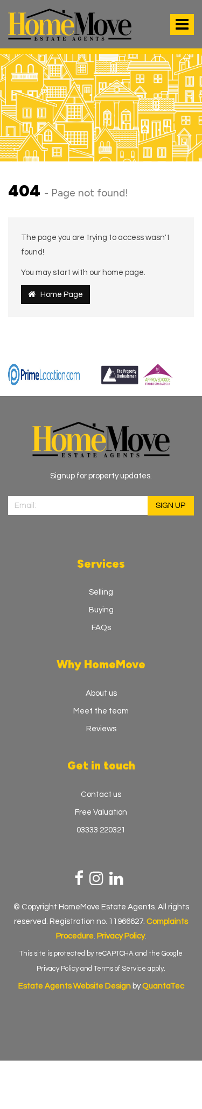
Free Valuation (101, 812)
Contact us (101, 794)
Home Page (59, 295)
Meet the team (101, 711)
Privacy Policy (58, 968)
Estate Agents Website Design (74, 986)
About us (101, 693)
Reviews (101, 729)
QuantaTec (163, 986)
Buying (101, 610)
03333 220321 (101, 830)
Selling (101, 592)
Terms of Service (120, 968)
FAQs (101, 628)
